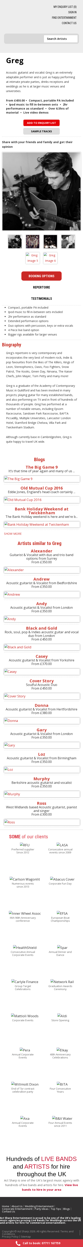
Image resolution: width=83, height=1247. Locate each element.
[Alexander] (41, 570)
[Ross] (41, 822)
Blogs (66, 1209)
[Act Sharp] (24, 17)
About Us (17, 1206)
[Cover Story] (41, 696)
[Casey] (41, 672)
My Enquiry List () (65, 6)
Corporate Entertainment (17, 1209)
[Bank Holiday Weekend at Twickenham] (41, 524)
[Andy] (41, 619)
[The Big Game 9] (41, 479)
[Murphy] (41, 794)
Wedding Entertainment (39, 1206)
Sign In (72, 12)
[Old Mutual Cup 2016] (41, 500)
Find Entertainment (64, 17)
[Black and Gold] (41, 647)
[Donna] (41, 721)
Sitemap (26, 1236)
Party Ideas (42, 1209)
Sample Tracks (41, 131)
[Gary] (41, 745)
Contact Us (69, 23)
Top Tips (56, 1209)
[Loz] (41, 770)
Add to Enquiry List (41, 123)
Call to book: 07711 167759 (41, 1243)
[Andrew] (41, 594)
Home (5, 1206)
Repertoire (41, 287)
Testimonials (41, 299)
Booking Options (41, 276)
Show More (13, 534)
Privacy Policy (10, 1236)
